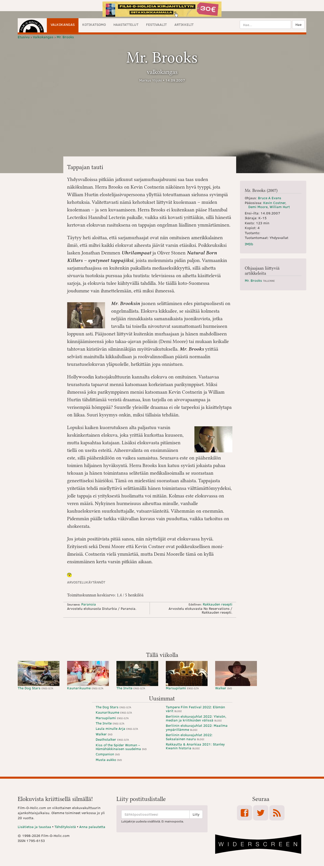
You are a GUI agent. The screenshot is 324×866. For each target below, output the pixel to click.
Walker (223, 688)
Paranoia (88, 604)
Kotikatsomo (94, 24)
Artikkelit (184, 24)
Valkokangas (63, 24)
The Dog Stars (35, 688)
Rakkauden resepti (217, 604)
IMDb (249, 243)
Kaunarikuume (85, 688)
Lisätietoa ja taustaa (34, 826)
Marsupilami (182, 688)
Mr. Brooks (260, 280)
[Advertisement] (162, 634)
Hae (298, 24)
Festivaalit (156, 24)
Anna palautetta (92, 826)
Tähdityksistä (65, 826)
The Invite (130, 688)
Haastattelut (125, 24)
